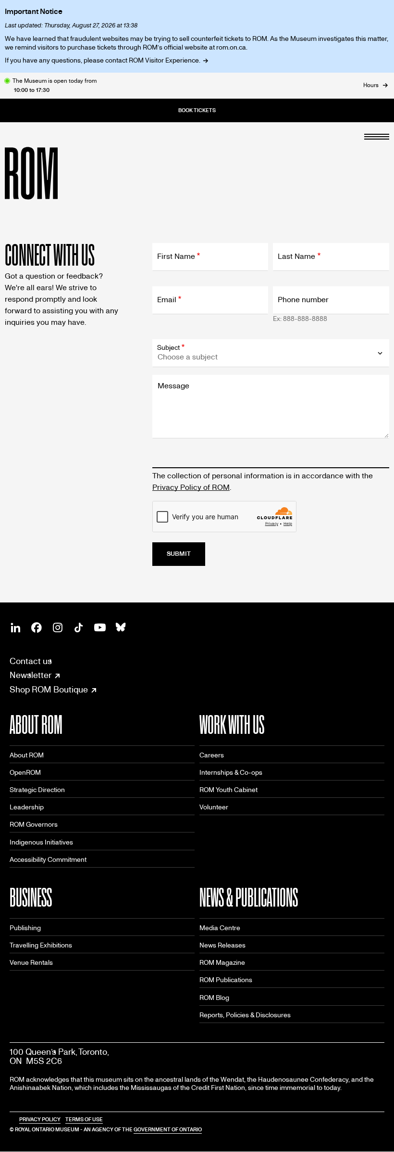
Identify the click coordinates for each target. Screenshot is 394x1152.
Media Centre (219, 928)
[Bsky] (121, 627)
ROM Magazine (222, 963)
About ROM (27, 755)
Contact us (31, 661)
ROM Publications (225, 980)
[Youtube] (100, 627)
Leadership (27, 807)
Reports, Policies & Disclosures (245, 1015)
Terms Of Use (84, 1119)
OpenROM (25, 772)
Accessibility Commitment (48, 860)
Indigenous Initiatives (41, 842)
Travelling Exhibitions (41, 945)
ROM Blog (214, 998)
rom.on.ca (231, 47)
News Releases (222, 945)
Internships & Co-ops (230, 772)
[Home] (53, 173)
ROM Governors (34, 824)
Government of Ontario (168, 1129)
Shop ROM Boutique (49, 690)
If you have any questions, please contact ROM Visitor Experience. (102, 60)
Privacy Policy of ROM (191, 487)
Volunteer (213, 807)
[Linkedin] (15, 627)
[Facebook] (36, 627)
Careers (211, 755)
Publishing (25, 928)
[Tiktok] (79, 627)
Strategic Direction (37, 790)
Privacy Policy (40, 1119)
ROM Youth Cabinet (228, 790)
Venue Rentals (31, 963)
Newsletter (30, 675)
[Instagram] (57, 627)
